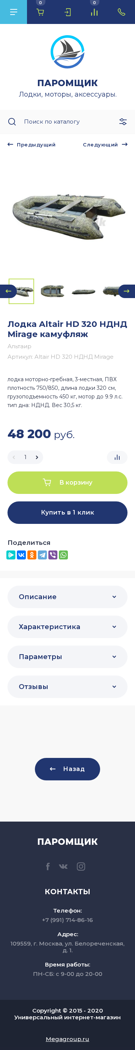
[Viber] (52, 554)
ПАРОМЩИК (67, 83)
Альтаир (20, 346)
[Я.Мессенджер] (10, 554)
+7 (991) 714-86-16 (67, 919)
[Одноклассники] (31, 554)
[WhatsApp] (63, 554)
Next (126, 291)
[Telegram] (42, 554)
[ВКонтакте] (21, 554)
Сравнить (117, 457)
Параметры (40, 657)
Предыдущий (36, 145)
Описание (38, 597)
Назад (74, 769)
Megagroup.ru (67, 1039)
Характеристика (49, 627)
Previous (8, 291)
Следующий (100, 145)
